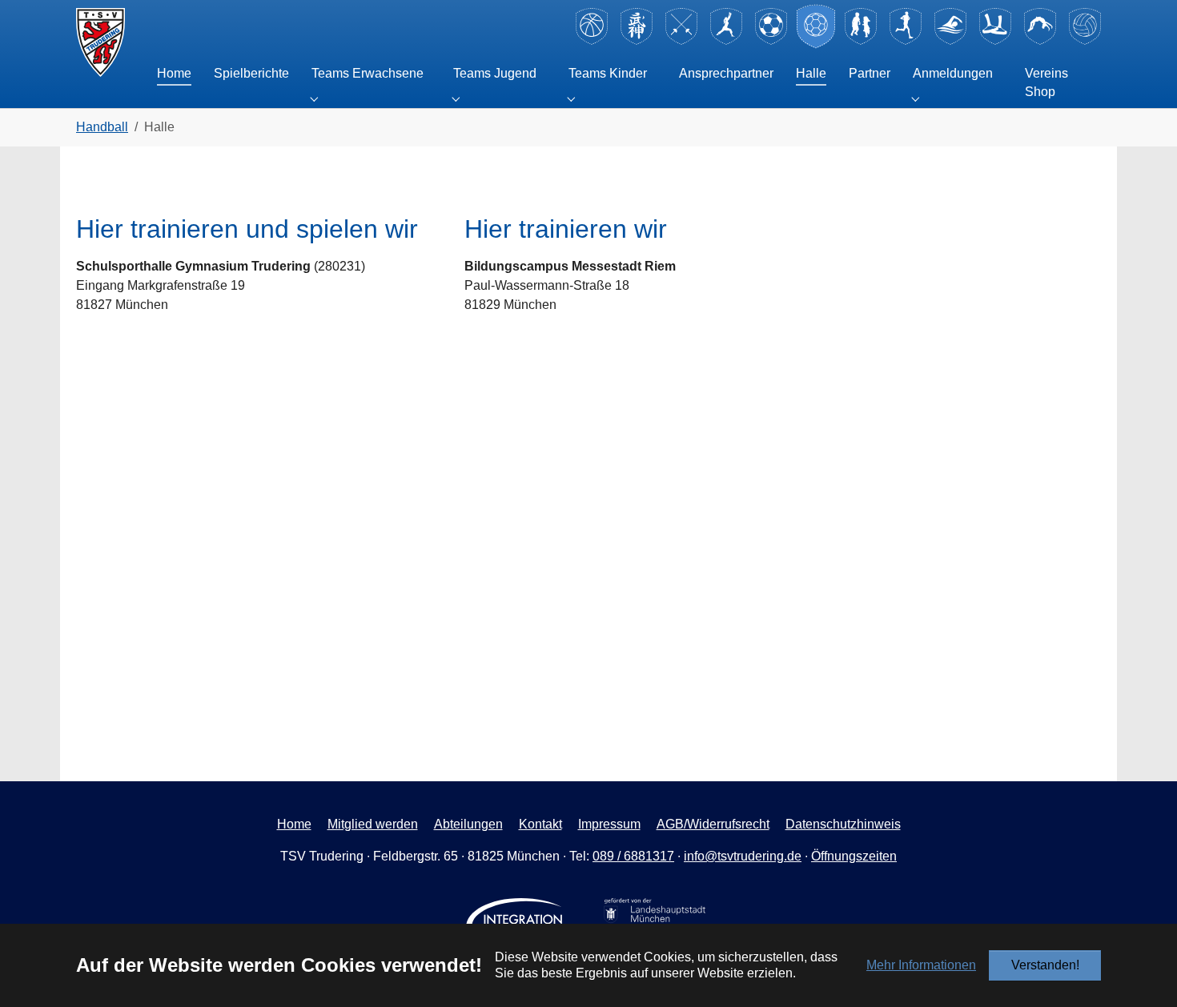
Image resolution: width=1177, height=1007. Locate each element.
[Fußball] (771, 42)
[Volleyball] (1085, 42)
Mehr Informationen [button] (921, 965)
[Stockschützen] (995, 42)
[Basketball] (592, 42)
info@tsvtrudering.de (742, 856)
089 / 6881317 (633, 856)
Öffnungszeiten (854, 856)
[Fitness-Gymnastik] (726, 42)
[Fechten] (681, 42)
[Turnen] (1040, 42)
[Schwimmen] (950, 42)
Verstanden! (1045, 965)
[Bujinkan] (637, 42)
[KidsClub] (861, 42)
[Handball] (816, 42)
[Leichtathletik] (906, 42)
